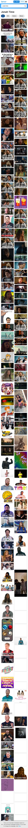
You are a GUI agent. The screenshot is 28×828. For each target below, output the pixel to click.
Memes (21, 16)
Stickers (14, 16)
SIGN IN (22, 1)
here (20, 826)
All (3, 16)
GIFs (8, 16)
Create (17, 1)
